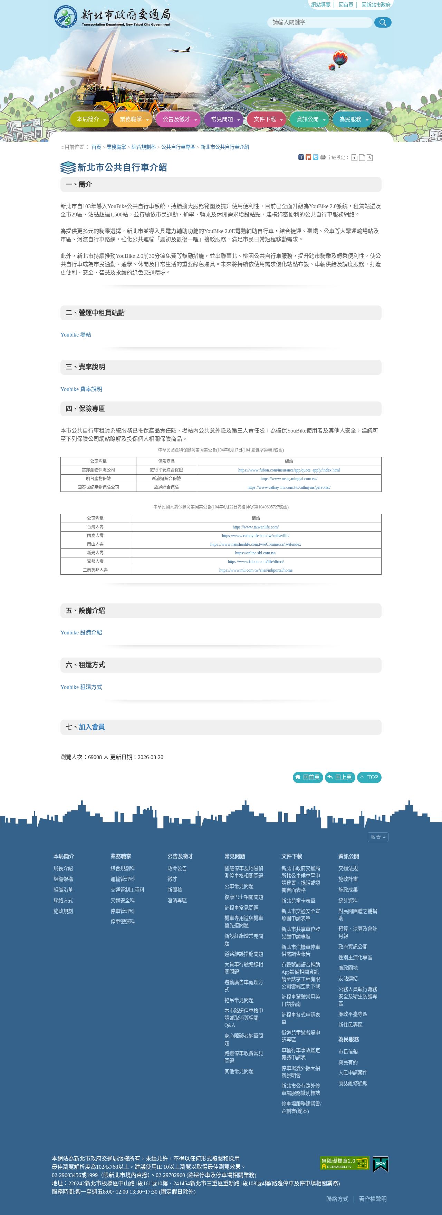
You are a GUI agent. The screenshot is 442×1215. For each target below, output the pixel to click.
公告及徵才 (176, 119)
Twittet (315, 157)
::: (306, 5)
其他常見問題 (238, 1071)
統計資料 (348, 900)
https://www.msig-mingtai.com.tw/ (289, 478)
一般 (362, 157)
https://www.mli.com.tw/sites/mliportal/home (255, 570)
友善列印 (323, 157)
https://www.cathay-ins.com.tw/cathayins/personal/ (289, 487)
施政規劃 (63, 911)
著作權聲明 (373, 1199)
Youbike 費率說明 (81, 389)
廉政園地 (348, 968)
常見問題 (222, 119)
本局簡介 (88, 119)
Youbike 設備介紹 (81, 632)
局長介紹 (63, 868)
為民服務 (350, 119)
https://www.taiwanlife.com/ (256, 527)
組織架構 (63, 879)
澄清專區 (177, 900)
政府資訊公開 (352, 947)
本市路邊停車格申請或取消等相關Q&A (243, 1018)
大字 (370, 157)
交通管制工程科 (127, 890)
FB (301, 157)
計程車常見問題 (241, 908)
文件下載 (265, 119)
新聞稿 (174, 890)
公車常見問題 (238, 886)
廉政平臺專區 (352, 1014)
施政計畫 (348, 879)
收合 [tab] (378, 837)
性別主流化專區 (355, 957)
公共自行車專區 (178, 147)
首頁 (96, 147)
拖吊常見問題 (238, 1000)
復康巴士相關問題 (243, 897)
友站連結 (348, 978)
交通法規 (348, 868)
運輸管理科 (122, 879)
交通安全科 (122, 900)
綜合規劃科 (144, 147)
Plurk (308, 157)
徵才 (172, 879)
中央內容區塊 (377, 157)
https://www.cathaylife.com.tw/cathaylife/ (255, 535)
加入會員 (92, 727)
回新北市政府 (376, 5)
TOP (372, 777)
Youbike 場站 (75, 335)
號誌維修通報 (352, 1083)
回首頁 (346, 5)
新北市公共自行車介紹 (225, 147)
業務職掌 (131, 119)
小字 (354, 157)
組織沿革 (63, 890)
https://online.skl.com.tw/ (255, 553)
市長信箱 (348, 1051)
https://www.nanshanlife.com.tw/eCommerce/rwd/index (255, 544)
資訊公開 (308, 119)
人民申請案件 (352, 1073)
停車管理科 (122, 911)
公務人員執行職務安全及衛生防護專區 (357, 996)
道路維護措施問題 (243, 954)
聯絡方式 (63, 900)
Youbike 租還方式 (81, 687)
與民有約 (348, 1062)
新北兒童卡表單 (298, 901)
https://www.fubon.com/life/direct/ (256, 561)
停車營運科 (122, 921)
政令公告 (177, 868)
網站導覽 (320, 5)
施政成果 (348, 890)
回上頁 (343, 777)
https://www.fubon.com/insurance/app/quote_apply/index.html (289, 470)
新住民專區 (350, 1025)
